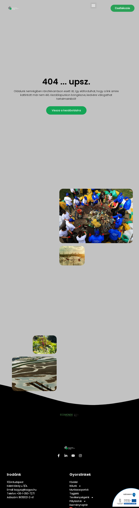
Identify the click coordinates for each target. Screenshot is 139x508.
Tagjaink (74, 493)
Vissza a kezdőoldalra (66, 110)
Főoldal (73, 482)
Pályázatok (76, 501)
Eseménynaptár (79, 505)
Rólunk (73, 486)
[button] (93, 6)
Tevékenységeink (79, 497)
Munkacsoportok (79, 490)
